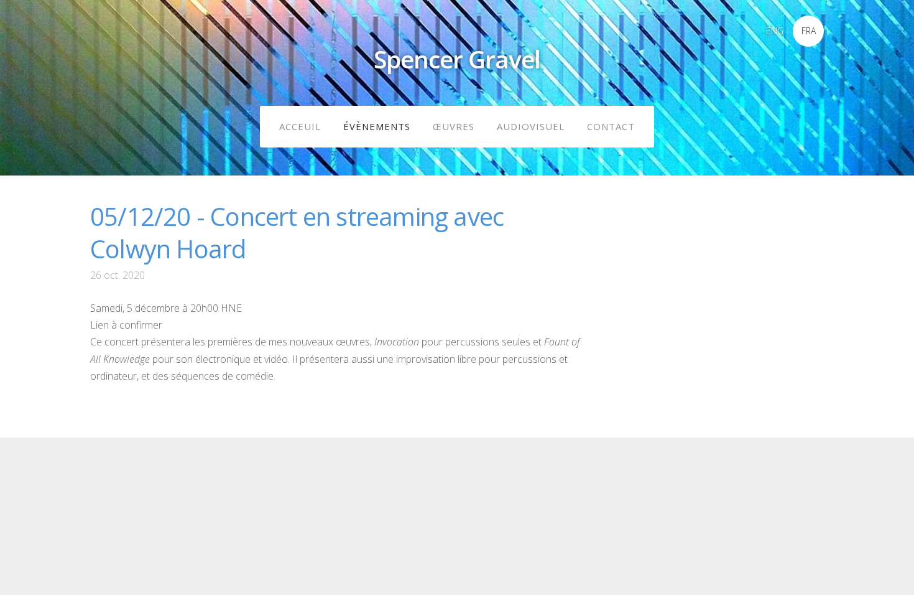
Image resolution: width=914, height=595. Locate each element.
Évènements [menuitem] (376, 126)
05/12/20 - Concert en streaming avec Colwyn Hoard (297, 232)
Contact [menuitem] (611, 126)
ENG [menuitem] (774, 31)
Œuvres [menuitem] (453, 126)
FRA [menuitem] (808, 31)
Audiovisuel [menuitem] (531, 126)
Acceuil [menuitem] (300, 126)
